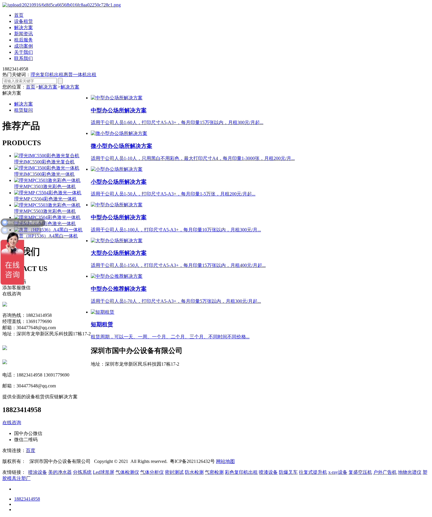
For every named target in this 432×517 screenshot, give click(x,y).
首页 (19, 15)
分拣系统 (82, 472)
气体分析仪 (152, 472)
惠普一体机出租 (79, 74)
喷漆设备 (268, 472)
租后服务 (23, 39)
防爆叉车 (288, 472)
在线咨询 (11, 422)
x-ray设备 (337, 472)
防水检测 (194, 472)
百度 (30, 450)
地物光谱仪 (409, 472)
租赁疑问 (23, 110)
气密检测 (214, 472)
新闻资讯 (23, 33)
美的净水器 (60, 472)
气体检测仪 (127, 472)
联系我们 (23, 58)
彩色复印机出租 (241, 472)
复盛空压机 (360, 472)
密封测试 (174, 472)
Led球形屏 (103, 472)
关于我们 (23, 52)
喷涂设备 (37, 472)
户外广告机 (385, 472)
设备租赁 (23, 21)
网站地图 (225, 461)
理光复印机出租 (47, 74)
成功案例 (23, 45)
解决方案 (23, 27)
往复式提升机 (313, 472)
